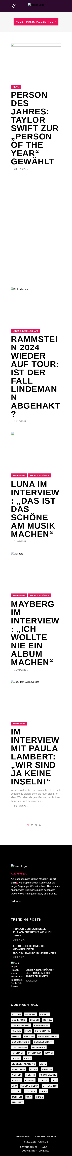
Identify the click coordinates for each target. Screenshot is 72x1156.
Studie (16, 1091)
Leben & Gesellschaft (25, 331)
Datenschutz (28, 1147)
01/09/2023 (20, 541)
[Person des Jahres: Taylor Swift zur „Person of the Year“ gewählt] (36, 60)
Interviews (19, 475)
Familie (16, 1031)
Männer (47, 1069)
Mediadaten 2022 (45, 1136)
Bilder (34, 1020)
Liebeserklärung (23, 1064)
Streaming (50, 1086)
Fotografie (42, 1031)
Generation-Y (20, 1042)
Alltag (16, 1014)
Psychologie (48, 1075)
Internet (18, 1053)
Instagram (39, 1047)
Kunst (49, 1053)
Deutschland (21, 1025)
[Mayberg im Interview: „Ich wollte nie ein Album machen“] (36, 568)
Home (19, 21)
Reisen (16, 1080)
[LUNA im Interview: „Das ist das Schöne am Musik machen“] (36, 448)
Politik (30, 1075)
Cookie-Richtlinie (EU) (36, 1151)
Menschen (18, 1069)
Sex (54, 1080)
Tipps (43, 1091)
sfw (14, 1086)
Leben (16, 1058)
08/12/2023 (20, 168)
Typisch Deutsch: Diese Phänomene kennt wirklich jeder (32, 932)
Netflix (16, 1075)
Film (28, 1031)
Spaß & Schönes (39, 475)
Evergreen (41, 1025)
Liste (43, 1064)
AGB (45, 1147)
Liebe (27, 1058)
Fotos (16, 1036)
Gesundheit (19, 1047)
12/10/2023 (20, 421)
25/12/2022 (20, 806)
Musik (33, 1069)
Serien (43, 1080)
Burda (47, 1020)
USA (28, 1097)
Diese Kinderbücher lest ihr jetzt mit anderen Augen (39, 973)
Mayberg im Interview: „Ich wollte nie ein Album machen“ (35, 633)
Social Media (29, 1086)
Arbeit (44, 1014)
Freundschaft (47, 1036)
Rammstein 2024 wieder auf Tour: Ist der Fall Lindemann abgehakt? (35, 376)
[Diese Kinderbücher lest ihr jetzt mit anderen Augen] (17, 975)
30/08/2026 (19, 939)
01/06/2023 (20, 669)
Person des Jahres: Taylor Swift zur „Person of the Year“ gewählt (35, 128)
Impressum (23, 1136)
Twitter (17, 1097)
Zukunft (17, 1102)
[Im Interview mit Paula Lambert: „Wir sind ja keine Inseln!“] (36, 696)
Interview (34, 1053)
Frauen (29, 1036)
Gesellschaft (43, 1042)
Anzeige (30, 1014)
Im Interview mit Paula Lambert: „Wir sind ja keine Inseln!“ (35, 756)
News (16, 87)
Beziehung (19, 1020)
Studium (30, 1091)
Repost (29, 1080)
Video (39, 1097)
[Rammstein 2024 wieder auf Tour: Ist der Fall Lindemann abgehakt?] (36, 304)
